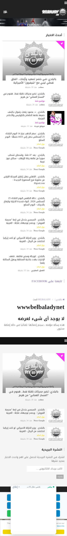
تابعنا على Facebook (47, 281)
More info (60, 526)
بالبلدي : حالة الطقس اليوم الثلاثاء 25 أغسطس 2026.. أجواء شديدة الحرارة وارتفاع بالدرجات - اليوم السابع (24, 201)
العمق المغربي (38, 270)
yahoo (41, 87)
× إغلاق (16, 486)
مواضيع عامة (40, 101)
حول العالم (41, 144)
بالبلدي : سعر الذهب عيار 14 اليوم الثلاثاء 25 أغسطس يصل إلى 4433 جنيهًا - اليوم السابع (25, 136)
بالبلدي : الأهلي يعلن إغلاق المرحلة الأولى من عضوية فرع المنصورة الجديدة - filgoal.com (24, 179)
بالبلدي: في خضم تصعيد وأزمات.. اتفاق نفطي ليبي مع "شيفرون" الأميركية (33, 81)
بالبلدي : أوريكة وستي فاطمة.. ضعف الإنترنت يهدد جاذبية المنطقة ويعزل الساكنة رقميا (24, 259)
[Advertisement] (33, 510)
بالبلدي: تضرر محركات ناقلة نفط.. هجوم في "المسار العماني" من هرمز (24, 95)
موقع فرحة (39, 126)
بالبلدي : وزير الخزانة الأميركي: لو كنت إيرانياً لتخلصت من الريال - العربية (24, 239)
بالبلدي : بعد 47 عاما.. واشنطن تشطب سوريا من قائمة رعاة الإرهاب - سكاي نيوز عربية (25, 158)
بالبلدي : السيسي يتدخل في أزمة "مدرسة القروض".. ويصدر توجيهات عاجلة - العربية (25, 221)
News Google (39, 148)
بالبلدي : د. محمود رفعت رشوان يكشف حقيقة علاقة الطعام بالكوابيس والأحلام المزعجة (26, 115)
